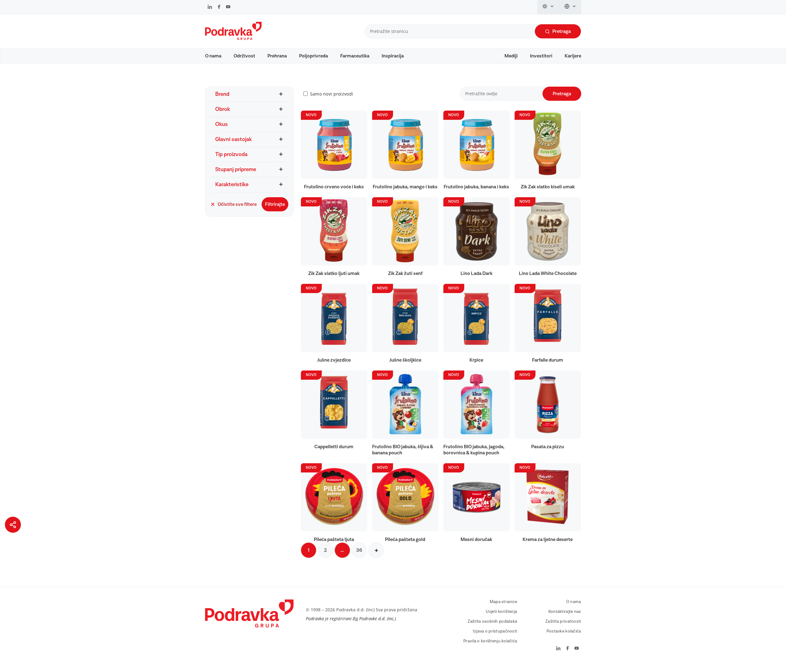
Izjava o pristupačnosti (495, 631)
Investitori (541, 55)
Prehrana (277, 55)
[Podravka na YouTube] (228, 7)
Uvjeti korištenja (501, 611)
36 (359, 550)
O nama (213, 55)
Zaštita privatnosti (563, 621)
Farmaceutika (354, 55)
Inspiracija (393, 55)
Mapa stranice (503, 602)
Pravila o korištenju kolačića (490, 641)
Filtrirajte (275, 204)
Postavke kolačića (564, 631)
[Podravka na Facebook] (219, 7)
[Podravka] (233, 38)
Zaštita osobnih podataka (492, 621)
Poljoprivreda (313, 55)
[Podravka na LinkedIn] (210, 7)
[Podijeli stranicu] (13, 525)
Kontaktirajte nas (564, 611)
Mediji (511, 55)
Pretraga (561, 31)
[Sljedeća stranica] (376, 550)
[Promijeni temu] (548, 7)
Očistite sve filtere (237, 204)
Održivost (244, 55)
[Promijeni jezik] (570, 7)
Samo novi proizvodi (331, 94)
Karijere (573, 55)
